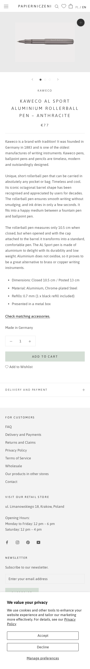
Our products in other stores (27, 474)
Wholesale (13, 466)
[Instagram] (17, 542)
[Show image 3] (50, 80)
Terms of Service (18, 458)
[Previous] (32, 79)
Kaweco (45, 90)
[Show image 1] (41, 80)
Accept (43, 635)
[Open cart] (71, 6)
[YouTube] (38, 542)
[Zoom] (81, 22)
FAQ (8, 427)
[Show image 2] (45, 80)
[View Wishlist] (64, 6)
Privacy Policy (16, 450)
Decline (43, 647)
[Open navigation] (6, 6)
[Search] (57, 6)
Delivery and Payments (23, 434)
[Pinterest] (28, 542)
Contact (11, 482)
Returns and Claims (20, 442)
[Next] (58, 79)
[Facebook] (7, 542)
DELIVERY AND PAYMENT (26, 389)
